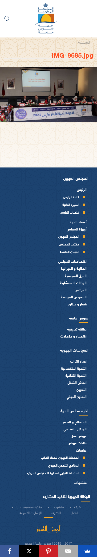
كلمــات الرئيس (69, 212)
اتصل (74, 512)
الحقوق (56, 512)
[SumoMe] (87, 551)
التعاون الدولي (77, 396)
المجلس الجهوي (75, 178)
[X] (29, 551)
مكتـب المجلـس (69, 244)
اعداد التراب (78, 361)
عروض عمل (79, 436)
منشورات (80, 482)
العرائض (81, 289)
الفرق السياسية (76, 275)
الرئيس (82, 189)
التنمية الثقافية (76, 375)
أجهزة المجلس (77, 229)
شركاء (77, 506)
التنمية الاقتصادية (74, 368)
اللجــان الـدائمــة (69, 251)
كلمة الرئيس (71, 197)
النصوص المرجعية (74, 296)
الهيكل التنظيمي (75, 429)
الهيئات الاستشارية (73, 282)
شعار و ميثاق (78, 304)
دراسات (81, 450)
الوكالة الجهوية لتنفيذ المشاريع (66, 496)
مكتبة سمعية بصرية (29, 506)
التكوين (82, 389)
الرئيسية (84, 41)
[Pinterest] (48, 551)
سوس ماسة (78, 317)
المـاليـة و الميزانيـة (74, 268)
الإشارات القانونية (31, 512)
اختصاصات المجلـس (72, 261)
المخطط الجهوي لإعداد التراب (60, 457)
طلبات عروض (77, 443)
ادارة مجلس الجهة (74, 410)
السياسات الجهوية (74, 349)
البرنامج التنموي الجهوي (63, 465)
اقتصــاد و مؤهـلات (74, 336)
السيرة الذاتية (70, 204)
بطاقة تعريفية (77, 329)
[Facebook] (9, 551)
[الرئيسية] (48, 18)
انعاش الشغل (77, 382)
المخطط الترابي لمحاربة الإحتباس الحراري (53, 472)
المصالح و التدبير (75, 422)
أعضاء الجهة (78, 222)
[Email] (67, 551)
